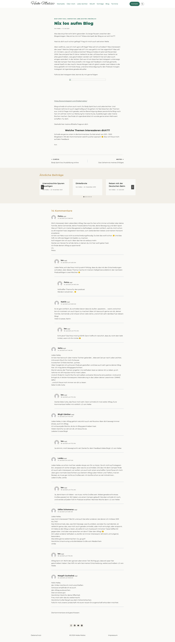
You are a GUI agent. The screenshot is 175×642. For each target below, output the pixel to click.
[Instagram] (71, 625)
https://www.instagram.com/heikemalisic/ (70, 101)
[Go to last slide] (42, 187)
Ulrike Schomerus (66, 510)
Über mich (71, 4)
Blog (107, 4)
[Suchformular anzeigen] (142, 4)
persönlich (92, 18)
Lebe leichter (82, 4)
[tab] (83, 196)
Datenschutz (36, 635)
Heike (59, 28)
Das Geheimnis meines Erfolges (111, 161)
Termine (114, 4)
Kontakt (134, 4)
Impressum (113, 635)
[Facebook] (74, 625)
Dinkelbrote (81, 183)
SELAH (92, 4)
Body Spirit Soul (60, 18)
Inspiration (71, 18)
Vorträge (100, 4)
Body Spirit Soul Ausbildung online (65, 161)
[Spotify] (81, 625)
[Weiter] (132, 187)
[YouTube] (78, 625)
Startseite (61, 4)
